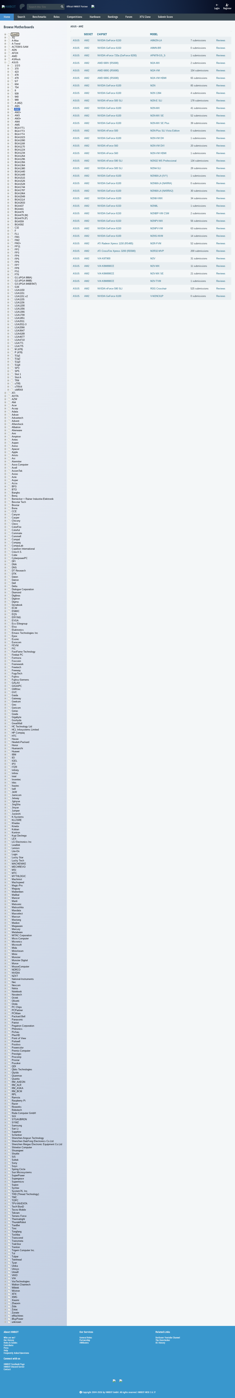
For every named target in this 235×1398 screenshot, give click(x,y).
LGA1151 (19, 293)
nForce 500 (112, 130)
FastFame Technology (23, 651)
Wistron (16, 1290)
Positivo (16, 1044)
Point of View (19, 1038)
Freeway (16, 670)
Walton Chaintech (21, 1284)
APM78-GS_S (157, 55)
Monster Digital (20, 960)
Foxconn (16, 661)
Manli (14, 901)
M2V (152, 258)
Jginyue (16, 801)
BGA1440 (20, 171)
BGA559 (19, 221)
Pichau (15, 1032)
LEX (14, 838)
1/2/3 (17, 65)
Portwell (16, 1041)
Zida (14, 1306)
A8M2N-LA (156, 40)
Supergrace (18, 1178)
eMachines (17, 1315)
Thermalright (18, 1219)
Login (14, 854)
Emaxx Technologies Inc (25, 633)
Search (21, 17)
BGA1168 (20, 143)
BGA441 (19, 209)
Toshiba (16, 1234)
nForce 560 (112, 145)
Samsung (17, 1125)
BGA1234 (20, 152)
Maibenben (17, 891)
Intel (14, 776)
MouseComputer (20, 966)
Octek (15, 997)
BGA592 (19, 224)
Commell (16, 536)
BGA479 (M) (21, 215)
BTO (14, 489)
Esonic (15, 639)
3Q (13, 37)
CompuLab (17, 545)
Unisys (15, 1269)
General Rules (85, 1338)
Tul (13, 1253)
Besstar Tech (19, 502)
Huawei (15, 751)
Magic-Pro (17, 885)
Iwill (14, 788)
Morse (15, 963)
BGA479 (19, 212)
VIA (14, 1278)
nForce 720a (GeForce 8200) (121, 55)
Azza (14, 483)
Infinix (15, 773)
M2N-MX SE (157, 115)
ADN (14, 50)
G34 (17, 287)
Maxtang (16, 919)
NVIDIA (16, 972)
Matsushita (18, 907)
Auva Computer (20, 464)
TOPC (15, 1200)
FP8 (17, 268)
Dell (14, 583)
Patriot (15, 1022)
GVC (14, 692)
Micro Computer (20, 938)
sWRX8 (19, 389)
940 (17, 96)
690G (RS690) (111, 70)
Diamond (16, 592)
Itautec (15, 785)
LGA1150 (19, 290)
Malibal (15, 894)
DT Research (19, 570)
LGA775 (19, 346)
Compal (16, 539)
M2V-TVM (155, 281)
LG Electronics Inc (22, 841)
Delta (14, 586)
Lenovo (15, 848)
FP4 (17, 255)
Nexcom (16, 985)
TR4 (17, 380)
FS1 (17, 271)
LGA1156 (19, 302)
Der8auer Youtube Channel (168, 1338)
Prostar (15, 1060)
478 (17, 75)
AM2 (17, 109)
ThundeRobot (19, 1222)
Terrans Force (19, 1216)
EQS (14, 614)
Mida (14, 947)
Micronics (17, 941)
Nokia (15, 988)
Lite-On (15, 851)
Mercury (16, 929)
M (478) (19, 349)
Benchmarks (39, 17)
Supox (15, 1184)
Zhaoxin (16, 1303)
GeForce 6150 (113, 40)
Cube (14, 555)
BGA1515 (20, 177)
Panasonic (17, 1019)
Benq (14, 495)
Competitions (74, 17)
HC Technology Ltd (22, 726)
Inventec (16, 779)
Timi (14, 1228)
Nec (14, 982)
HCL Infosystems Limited (25, 729)
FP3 (17, 252)
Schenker (17, 1135)
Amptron (16, 436)
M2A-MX (155, 63)
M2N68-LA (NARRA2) (161, 190)
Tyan (14, 1262)
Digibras (16, 595)
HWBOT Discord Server (14, 1367)
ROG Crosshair (158, 288)
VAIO (14, 1275)
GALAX (16, 682)
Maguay (16, 888)
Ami (14, 433)
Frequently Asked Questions (16, 1353)
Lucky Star (17, 857)
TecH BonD (18, 1206)
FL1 (17, 234)
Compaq (16, 542)
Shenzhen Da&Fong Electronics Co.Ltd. (33, 1141)
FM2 (17, 240)
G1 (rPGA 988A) (23, 277)
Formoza (16, 658)
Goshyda (16, 720)
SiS (14, 1156)
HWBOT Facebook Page (14, 1364)
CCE (14, 511)
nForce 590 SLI (114, 160)
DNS (14, 567)
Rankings (113, 17)
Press (6, 1348)
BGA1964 (20, 193)
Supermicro (18, 1181)
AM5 (17, 124)
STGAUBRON (19, 1119)
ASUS (15, 62)
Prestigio (16, 1053)
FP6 (17, 262)
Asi (13, 458)
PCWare (16, 1013)
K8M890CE (108, 266)
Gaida (15, 695)
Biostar (15, 505)
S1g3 (17, 361)
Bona (14, 508)
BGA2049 (20, 196)
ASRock (16, 59)
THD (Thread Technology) (25, 1194)
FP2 (17, 249)
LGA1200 (20, 305)
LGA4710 (20, 340)
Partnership (84, 1340)
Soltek (15, 1159)
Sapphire (16, 1131)
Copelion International (23, 548)
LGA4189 (20, 333)
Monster (16, 957)
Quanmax (17, 1075)
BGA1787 (20, 190)
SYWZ (15, 1122)
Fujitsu (15, 676)
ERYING (16, 617)
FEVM (15, 645)
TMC (14, 1197)
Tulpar (15, 1256)
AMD (14, 56)
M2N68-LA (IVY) (159, 175)
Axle (14, 477)
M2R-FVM (155, 243)
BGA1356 (20, 162)
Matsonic (16, 904)
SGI (14, 1116)
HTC (14, 735)
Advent (15, 421)
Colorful (16, 530)
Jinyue (15, 807)
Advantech (17, 417)
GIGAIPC (17, 686)
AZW (14, 399)
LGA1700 (20, 315)
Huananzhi (17, 748)
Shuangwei (17, 1150)
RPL (14, 1094)
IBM (14, 754)
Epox (14, 636)
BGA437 (19, 205)
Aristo (15, 455)
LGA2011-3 (20, 324)
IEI (13, 757)
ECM (14, 608)
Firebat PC (17, 654)
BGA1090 (20, 140)
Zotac (15, 1309)
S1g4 (17, 364)
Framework (18, 664)
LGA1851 (20, 318)
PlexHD (16, 1035)
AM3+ (18, 118)
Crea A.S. (17, 552)
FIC (14, 648)
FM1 (17, 237)
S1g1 (17, 355)
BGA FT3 (20, 131)
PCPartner (17, 1010)
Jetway (15, 798)
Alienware (17, 430)
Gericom (16, 707)
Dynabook (17, 605)
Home (7, 17)
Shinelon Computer (22, 1147)
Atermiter (16, 461)
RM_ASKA (17, 1088)
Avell (14, 467)
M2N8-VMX (156, 198)
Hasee (15, 739)
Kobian (15, 829)
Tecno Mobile (19, 1209)
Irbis (14, 782)
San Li (15, 1128)
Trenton (16, 1247)
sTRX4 (18, 386)
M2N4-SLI (155, 168)
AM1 (17, 106)
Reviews (220, 40)
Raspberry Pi (19, 1100)
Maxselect (17, 913)
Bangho (16, 492)
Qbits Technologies (22, 1069)
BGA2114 (20, 199)
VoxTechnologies (21, 1281)
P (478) (18, 352)
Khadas (16, 823)
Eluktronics (18, 629)
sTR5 (17, 383)
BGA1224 (20, 149)
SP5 (17, 371)
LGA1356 (20, 308)
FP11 (17, 246)
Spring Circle (18, 1169)
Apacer (15, 449)
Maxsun (16, 916)
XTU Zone (145, 17)
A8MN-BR (155, 48)
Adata (15, 411)
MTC (14, 873)
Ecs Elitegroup (19, 623)
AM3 (17, 115)
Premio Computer (21, 1050)
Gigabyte (16, 717)
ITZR (14, 767)
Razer (15, 1103)
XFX (14, 1294)
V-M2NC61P (156, 296)
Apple (15, 452)
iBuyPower (17, 1318)
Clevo (15, 523)
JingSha (16, 804)
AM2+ (18, 112)
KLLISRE (17, 820)
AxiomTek (17, 470)
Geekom (16, 701)
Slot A (18, 377)
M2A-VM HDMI (158, 78)
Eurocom (16, 642)
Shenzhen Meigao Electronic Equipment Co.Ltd (37, 1144)
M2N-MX (155, 108)
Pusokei (16, 1063)
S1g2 (17, 358)
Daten (15, 576)
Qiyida (15, 1072)
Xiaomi (15, 1300)
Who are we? (9, 1338)
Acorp (15, 408)
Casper (15, 517)
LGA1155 (19, 299)
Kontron (16, 832)
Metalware (17, 932)
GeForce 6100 (113, 85)
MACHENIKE (19, 863)
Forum (128, 17)
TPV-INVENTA (19, 1203)
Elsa (14, 626)
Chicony (16, 520)
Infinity (15, 770)
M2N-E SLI (156, 100)
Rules (57, 17)
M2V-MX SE (157, 273)
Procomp (16, 1057)
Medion (15, 923)
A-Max (15, 40)
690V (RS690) (111, 63)
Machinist (17, 879)
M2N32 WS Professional (163, 160)
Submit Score (165, 17)
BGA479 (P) (21, 218)
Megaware (17, 926)
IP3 (13, 764)
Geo (14, 704)
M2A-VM (155, 70)
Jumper (16, 810)
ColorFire (16, 527)
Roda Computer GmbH (24, 1113)
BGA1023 (20, 137)
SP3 (17, 368)
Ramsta (16, 1097)
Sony (14, 1163)
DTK (14, 573)
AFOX (15, 53)
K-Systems (18, 817)
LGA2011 (19, 321)
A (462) (18, 103)
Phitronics (17, 1029)
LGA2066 (20, 327)
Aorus (15, 446)
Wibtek (15, 1287)
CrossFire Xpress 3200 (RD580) (118, 251)
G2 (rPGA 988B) (23, 280)
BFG (14, 486)
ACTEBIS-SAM (20, 46)
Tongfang (16, 1231)
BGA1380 (20, 168)
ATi (13, 393)
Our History (9, 1340)
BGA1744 (20, 187)
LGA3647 (20, 330)
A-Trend (16, 43)
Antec (15, 439)
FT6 (17, 274)
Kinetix (15, 826)
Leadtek (16, 845)
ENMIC (15, 611)
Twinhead (17, 1259)
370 (17, 68)
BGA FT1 (20, 128)
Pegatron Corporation (23, 1025)
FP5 (17, 258)
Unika (15, 1265)
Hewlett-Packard (20, 742)
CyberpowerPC (20, 558)
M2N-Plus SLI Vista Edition (165, 130)
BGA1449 (20, 174)
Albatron (16, 427)
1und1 (15, 34)
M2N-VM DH (157, 138)
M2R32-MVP (157, 251)
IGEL (14, 760)
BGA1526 (20, 181)
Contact (7, 1369)
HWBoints (84, 1343)
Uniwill (15, 1272)
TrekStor (16, 1244)
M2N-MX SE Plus (159, 123)
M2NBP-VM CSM (159, 213)
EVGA (15, 620)
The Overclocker (163, 1340)
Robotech (17, 1110)
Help (6, 1350)
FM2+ (18, 243)
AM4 (17, 121)
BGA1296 (20, 159)
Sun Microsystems (22, 1172)
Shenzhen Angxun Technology (28, 1138)
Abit (14, 402)
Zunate (15, 1312)
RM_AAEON (18, 1082)
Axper (15, 480)
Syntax (15, 1188)
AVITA (15, 396)
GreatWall (17, 723)
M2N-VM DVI (157, 145)
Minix (14, 954)
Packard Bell (18, 1016)
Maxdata (16, 910)
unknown (16, 1322)
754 (17, 87)
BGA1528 (20, 184)
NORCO (16, 969)
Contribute (8, 1345)
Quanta (15, 1078)
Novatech (17, 994)
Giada (15, 714)
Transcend (17, 1237)
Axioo (15, 474)
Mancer (16, 898)
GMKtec (16, 689)
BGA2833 (20, 202)
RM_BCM (17, 1091)
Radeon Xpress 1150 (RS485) (117, 243)
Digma (15, 601)
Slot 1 (18, 374)
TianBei (16, 1225)
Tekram (16, 1212)
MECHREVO (19, 866)
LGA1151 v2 (21, 296)
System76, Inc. (20, 1191)
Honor (15, 745)
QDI (14, 1066)
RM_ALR (16, 1085)
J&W (14, 792)
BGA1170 (20, 146)
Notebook (17, 991)
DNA (14, 564)
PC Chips (17, 1007)
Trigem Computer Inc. (23, 1250)
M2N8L (154, 205)
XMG (14, 1297)
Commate (17, 533)
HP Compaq (18, 732)
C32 (17, 227)
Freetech (16, 667)
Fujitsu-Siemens (20, 679)
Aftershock (17, 424)
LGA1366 (20, 311)
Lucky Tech (18, 860)
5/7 (16, 81)
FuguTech (17, 673)
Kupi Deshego (19, 835)
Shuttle (15, 1153)
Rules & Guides (10, 1343)
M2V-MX (155, 266)
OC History (160, 1343)
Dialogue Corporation (23, 589)
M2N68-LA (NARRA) (161, 183)
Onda (14, 1004)
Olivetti (15, 1000)
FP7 (17, 265)
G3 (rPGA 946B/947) (26, 283)
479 (17, 78)
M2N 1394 (155, 93)
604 (17, 84)
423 (17, 71)
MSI (14, 870)
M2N (152, 85)
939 (17, 93)
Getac (15, 711)
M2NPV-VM (156, 228)
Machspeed (18, 882)
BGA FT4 (20, 134)
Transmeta (17, 1241)
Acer (14, 405)
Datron (15, 580)
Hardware (95, 17)
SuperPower (18, 1175)
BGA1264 (20, 156)
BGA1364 (20, 165)
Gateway (16, 698)
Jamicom (16, 795)
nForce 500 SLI (114, 100)
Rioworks (16, 1106)
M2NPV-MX (156, 221)
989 (17, 99)
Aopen (15, 442)
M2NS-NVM (156, 236)
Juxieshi (16, 813)
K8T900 (106, 258)
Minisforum (18, 951)
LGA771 (19, 343)
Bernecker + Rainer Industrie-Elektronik (33, 499)
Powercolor (18, 1047)
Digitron (16, 598)
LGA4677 (20, 336)
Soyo (14, 1166)
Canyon (16, 514)
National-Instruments (23, 979)
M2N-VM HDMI (158, 153)
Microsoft (17, 944)
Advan (15, 414)
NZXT (15, 976)
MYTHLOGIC (19, 876)
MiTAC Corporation (22, 935)
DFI (14, 561)
